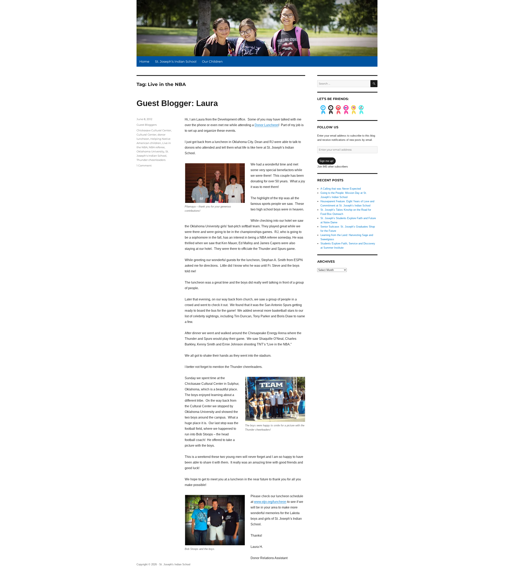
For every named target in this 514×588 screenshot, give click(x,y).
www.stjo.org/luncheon (270, 501)
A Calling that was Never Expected (340, 188)
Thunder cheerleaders (151, 159)
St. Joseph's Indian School (174, 564)
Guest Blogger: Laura (177, 103)
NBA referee (157, 147)
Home (144, 61)
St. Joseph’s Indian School (175, 61)
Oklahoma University (150, 151)
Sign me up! (326, 160)
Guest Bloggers (147, 124)
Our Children (212, 61)
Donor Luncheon (266, 125)
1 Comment (144, 165)
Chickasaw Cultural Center (154, 130)
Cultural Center (146, 134)
